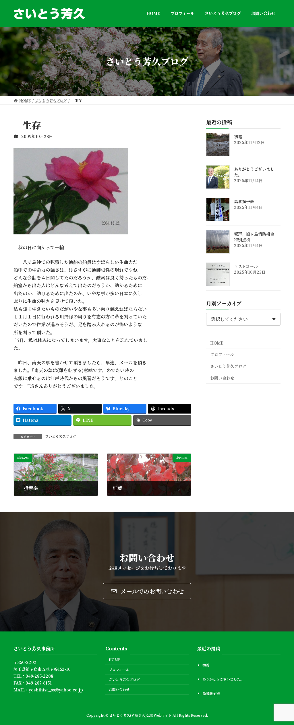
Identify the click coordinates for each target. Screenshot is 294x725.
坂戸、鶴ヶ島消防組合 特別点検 (256, 236)
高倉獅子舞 (244, 201)
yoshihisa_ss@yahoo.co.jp (56, 689)
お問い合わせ (222, 377)
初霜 (238, 136)
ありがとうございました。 (254, 172)
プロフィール (222, 354)
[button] (147, 591)
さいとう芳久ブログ (60, 436)
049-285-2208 (39, 676)
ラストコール (246, 266)
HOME (216, 342)
